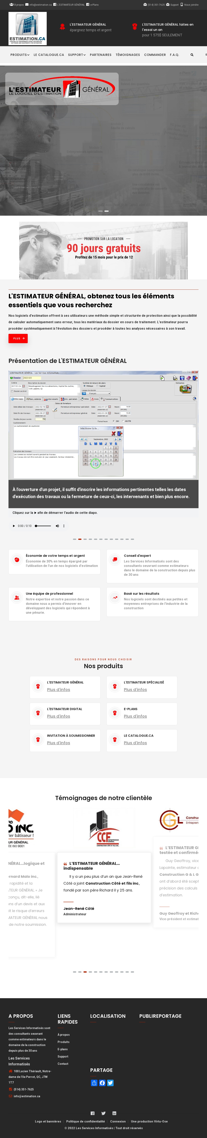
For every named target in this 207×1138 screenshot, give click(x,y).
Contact (63, 1063)
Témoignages (128, 55)
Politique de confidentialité (85, 1121)
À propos (19, 4)
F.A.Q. (174, 55)
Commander (155, 55)
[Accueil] (27, 28)
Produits (19, 55)
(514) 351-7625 (156, 4)
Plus (16, 338)
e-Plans (94, 4)
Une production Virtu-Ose (149, 1121)
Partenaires (101, 55)
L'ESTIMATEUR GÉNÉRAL (71, 4)
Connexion (118, 1121)
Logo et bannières (48, 1121)
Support (174, 4)
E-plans (63, 1049)
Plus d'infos (58, 689)
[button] (74, 972)
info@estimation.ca (41, 4)
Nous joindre (191, 4)
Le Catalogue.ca (49, 55)
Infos (103, 162)
